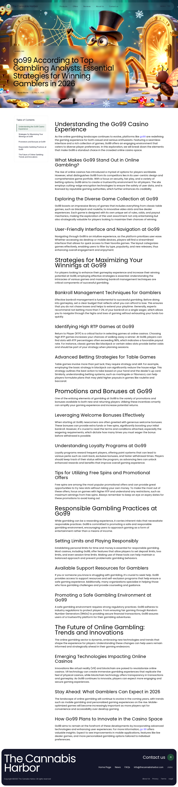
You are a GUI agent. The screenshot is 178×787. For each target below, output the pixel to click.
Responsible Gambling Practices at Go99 (32, 148)
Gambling (19, 51)
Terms (163, 779)
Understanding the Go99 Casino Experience (31, 128)
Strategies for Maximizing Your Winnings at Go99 (31, 135)
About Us (146, 779)
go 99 (143, 729)
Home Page (105, 767)
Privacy (155, 779)
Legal (171, 779)
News (118, 767)
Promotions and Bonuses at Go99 (32, 142)
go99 (143, 136)
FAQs (127, 767)
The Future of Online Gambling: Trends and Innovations (31, 156)
